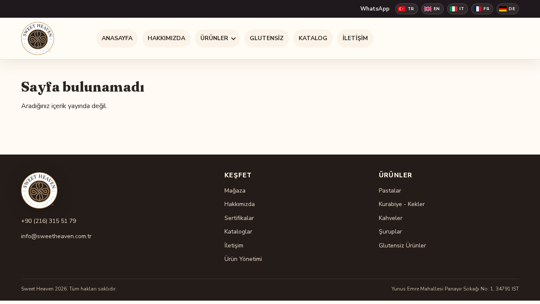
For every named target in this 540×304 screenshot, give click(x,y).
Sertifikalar (239, 218)
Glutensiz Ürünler (402, 246)
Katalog (313, 38)
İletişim (355, 38)
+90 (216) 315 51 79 (48, 221)
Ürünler (214, 38)
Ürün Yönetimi (243, 259)
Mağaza (235, 191)
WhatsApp (374, 9)
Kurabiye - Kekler (402, 204)
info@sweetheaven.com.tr (56, 236)
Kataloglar (238, 232)
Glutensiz (267, 38)
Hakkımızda (166, 38)
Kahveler (390, 218)
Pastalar (390, 191)
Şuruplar (390, 232)
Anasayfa (117, 38)
